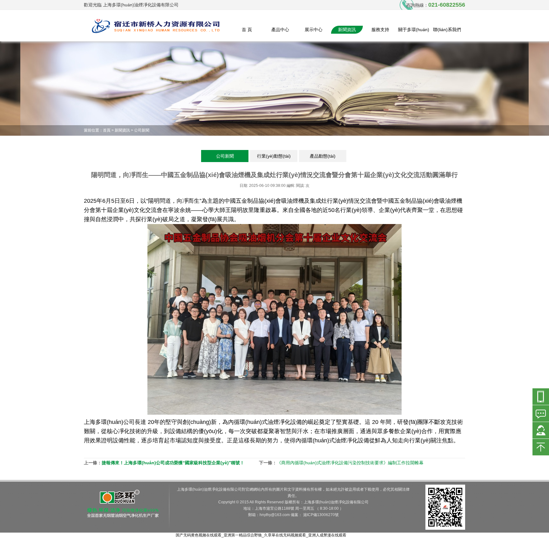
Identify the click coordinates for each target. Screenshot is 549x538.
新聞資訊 (347, 29)
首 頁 (247, 29)
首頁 (107, 130)
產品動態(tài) (323, 156)
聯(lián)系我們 (447, 29)
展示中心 (313, 29)
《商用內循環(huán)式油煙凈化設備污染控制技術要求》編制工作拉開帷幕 (350, 462)
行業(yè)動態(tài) (274, 156)
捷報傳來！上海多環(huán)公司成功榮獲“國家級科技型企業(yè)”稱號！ (173, 462)
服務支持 (380, 29)
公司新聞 (141, 130)
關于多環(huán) (413, 29)
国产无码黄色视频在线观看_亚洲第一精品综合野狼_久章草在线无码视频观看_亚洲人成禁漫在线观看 (261, 535)
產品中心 (280, 29)
